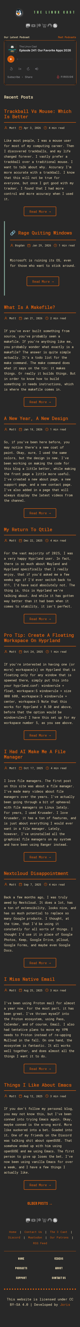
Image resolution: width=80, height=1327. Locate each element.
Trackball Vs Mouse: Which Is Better (37, 113)
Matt (12, 128)
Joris (65, 1304)
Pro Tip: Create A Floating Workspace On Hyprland (39, 637)
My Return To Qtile (28, 529)
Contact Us (33, 1232)
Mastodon (35, 1237)
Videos (58, 1258)
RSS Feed (40, 1243)
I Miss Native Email (29, 979)
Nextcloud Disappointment (36, 873)
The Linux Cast (55, 12)
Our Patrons (59, 1237)
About (59, 1268)
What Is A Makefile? (29, 307)
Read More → (40, 211)
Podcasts (21, 1268)
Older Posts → (40, 1203)
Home (12, 1232)
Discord (14, 1237)
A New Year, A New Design (36, 418)
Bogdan (20, 245)
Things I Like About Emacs (38, 1085)
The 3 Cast (58, 1232)
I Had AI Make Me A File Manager (35, 754)
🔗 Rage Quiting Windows (41, 233)
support (21, 1278)
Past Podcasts (67, 37)
